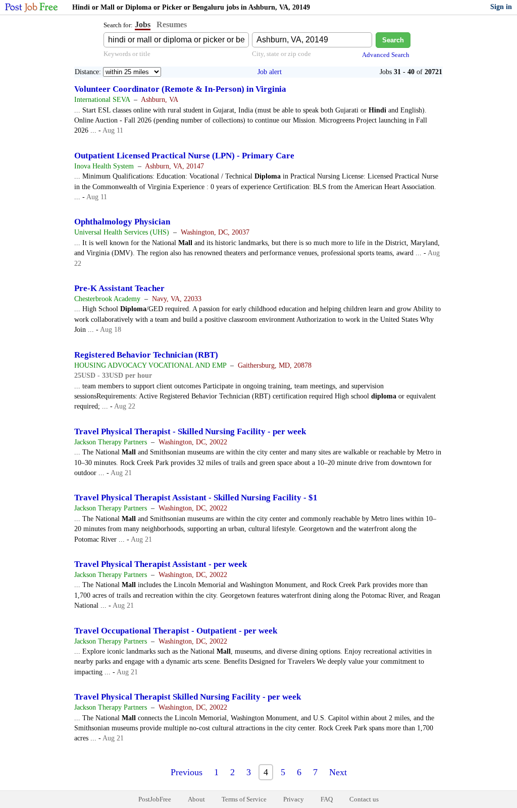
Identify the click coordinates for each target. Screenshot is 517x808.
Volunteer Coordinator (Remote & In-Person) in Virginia (180, 89)
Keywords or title (127, 53)
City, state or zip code (281, 53)
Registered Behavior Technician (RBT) (146, 355)
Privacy (293, 799)
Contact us (364, 799)
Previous (186, 772)
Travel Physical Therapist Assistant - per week (160, 564)
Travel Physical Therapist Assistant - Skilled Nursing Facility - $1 (196, 497)
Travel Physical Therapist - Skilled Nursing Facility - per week (190, 431)
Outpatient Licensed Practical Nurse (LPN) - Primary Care (184, 155)
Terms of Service (244, 799)
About (196, 799)
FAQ (327, 799)
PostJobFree (154, 799)
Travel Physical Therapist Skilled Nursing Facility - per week (187, 697)
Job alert (269, 72)
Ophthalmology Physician (122, 221)
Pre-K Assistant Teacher (119, 288)
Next (338, 772)
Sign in (501, 7)
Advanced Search (385, 55)
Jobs (142, 24)
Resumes (172, 24)
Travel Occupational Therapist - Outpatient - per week (175, 631)
